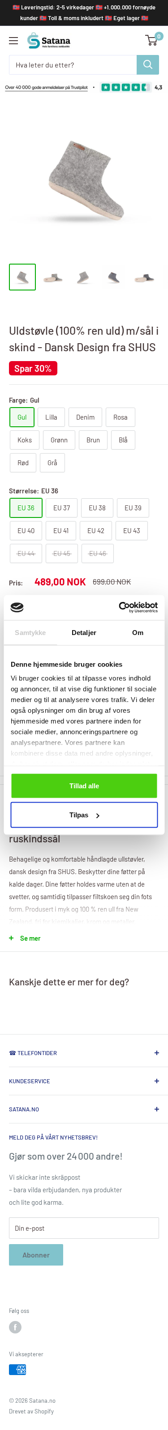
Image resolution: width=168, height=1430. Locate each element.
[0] (151, 40)
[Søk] (148, 65)
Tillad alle (84, 785)
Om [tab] (137, 632)
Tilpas (78, 815)
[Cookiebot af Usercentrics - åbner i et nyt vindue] (120, 608)
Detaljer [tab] (84, 632)
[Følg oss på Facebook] (15, 1327)
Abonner (36, 1254)
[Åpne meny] (13, 40)
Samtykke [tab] (30, 632)
